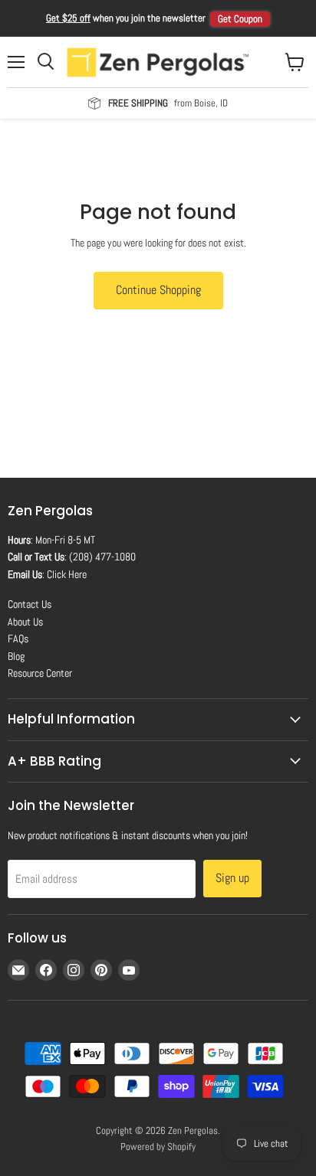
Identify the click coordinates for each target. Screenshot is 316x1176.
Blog (16, 656)
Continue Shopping (158, 290)
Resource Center (40, 673)
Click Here (67, 574)
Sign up (232, 878)
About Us (25, 622)
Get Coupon (240, 18)
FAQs (18, 638)
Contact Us (29, 604)
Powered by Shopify (158, 1146)
